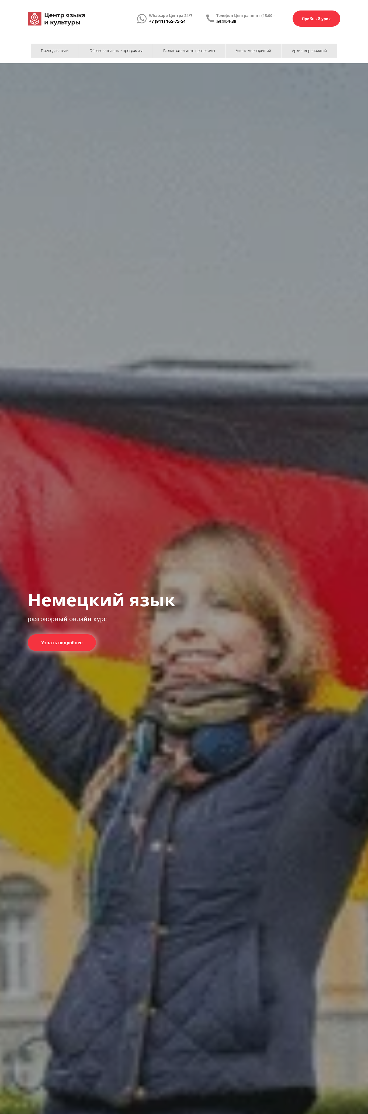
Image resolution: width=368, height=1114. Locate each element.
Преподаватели (54, 50)
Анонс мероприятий (253, 50)
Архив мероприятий (309, 50)
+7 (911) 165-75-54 (167, 21)
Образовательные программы (116, 50)
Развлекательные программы (189, 50)
